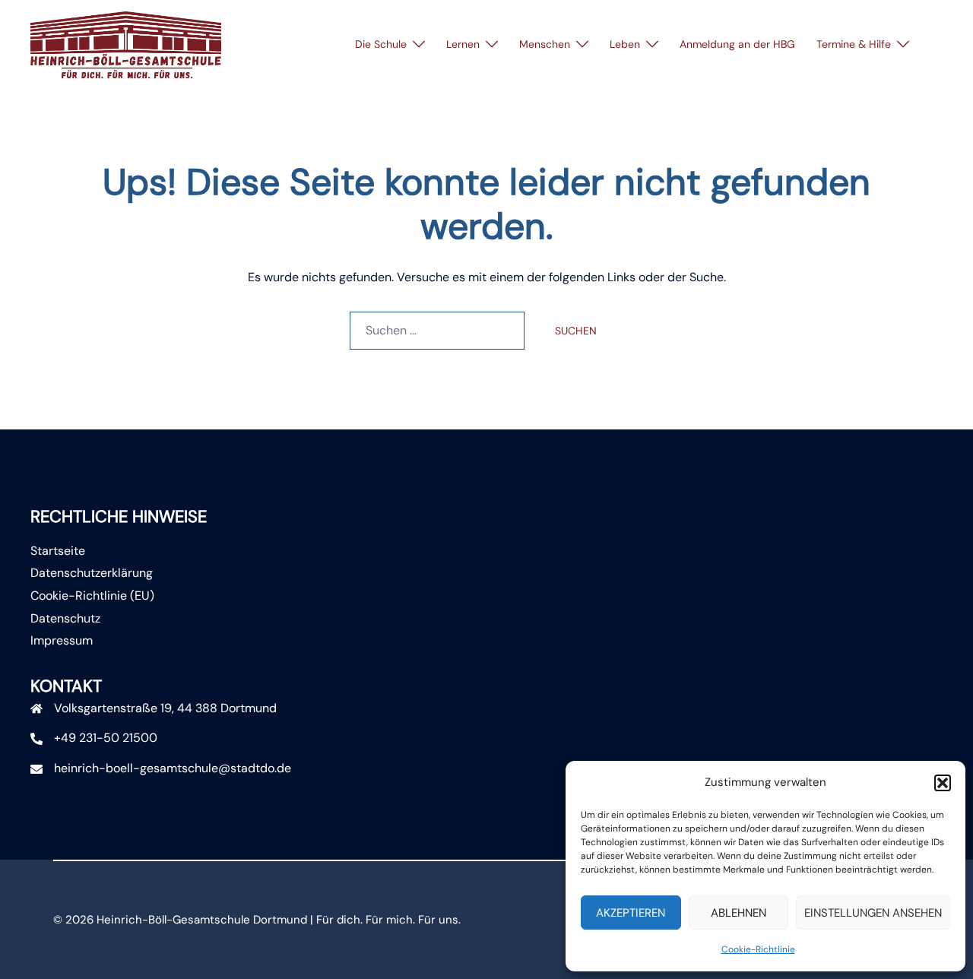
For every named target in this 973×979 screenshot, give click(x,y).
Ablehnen (738, 912)
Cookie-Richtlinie (758, 949)
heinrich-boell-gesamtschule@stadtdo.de (172, 768)
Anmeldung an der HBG (737, 44)
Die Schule (381, 44)
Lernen (463, 44)
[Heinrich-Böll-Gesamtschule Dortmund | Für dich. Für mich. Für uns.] (125, 44)
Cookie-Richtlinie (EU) (92, 596)
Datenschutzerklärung (91, 573)
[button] (942, 782)
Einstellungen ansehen (873, 912)
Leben (625, 44)
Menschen (544, 44)
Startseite (57, 551)
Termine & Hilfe (853, 44)
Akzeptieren (630, 912)
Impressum (61, 640)
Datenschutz (65, 618)
